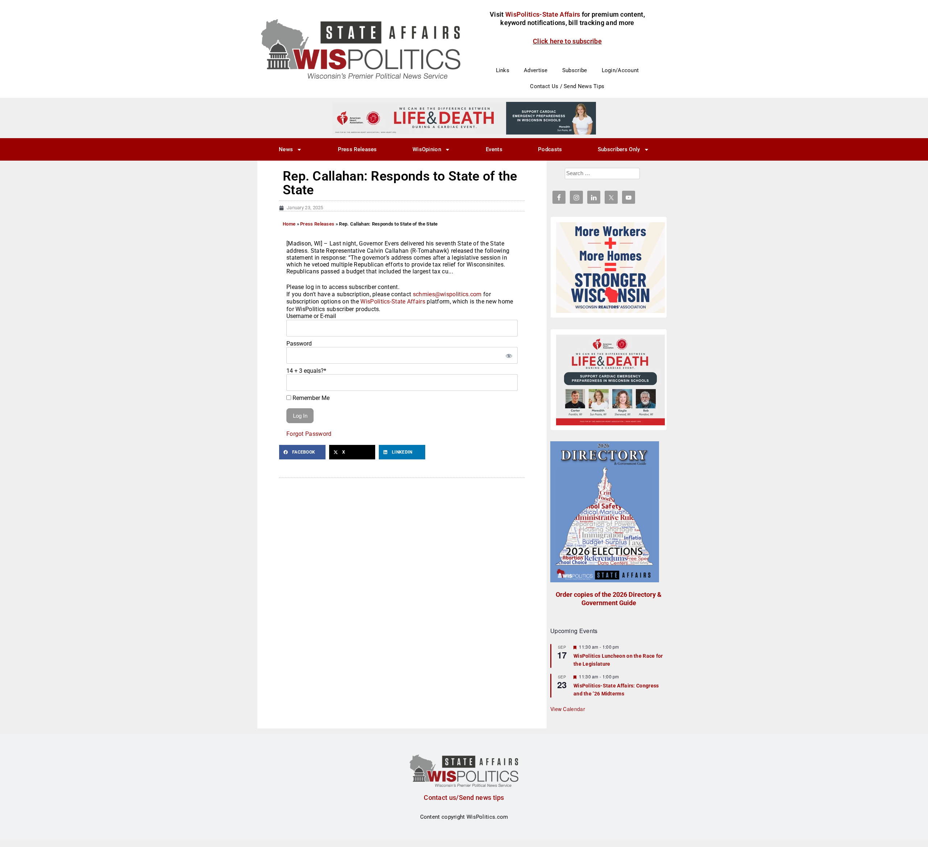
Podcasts (550, 149)
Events (494, 149)
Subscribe (574, 70)
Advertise (536, 70)
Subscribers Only (619, 149)
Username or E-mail (311, 316)
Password (299, 343)
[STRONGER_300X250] (610, 267)
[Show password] (509, 355)
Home (289, 224)
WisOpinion (427, 149)
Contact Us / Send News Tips (567, 86)
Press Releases (357, 149)
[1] (464, 118)
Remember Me (310, 397)
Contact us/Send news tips (464, 797)
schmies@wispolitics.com (447, 294)
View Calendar (567, 708)
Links (503, 70)
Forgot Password (309, 433)
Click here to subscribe (567, 41)
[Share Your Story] (610, 380)
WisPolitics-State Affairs (392, 301)
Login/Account (620, 70)
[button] (302, 452)
